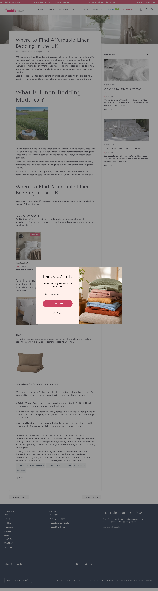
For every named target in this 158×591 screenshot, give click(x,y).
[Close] (119, 270)
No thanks (57, 313)
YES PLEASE (57, 303)
